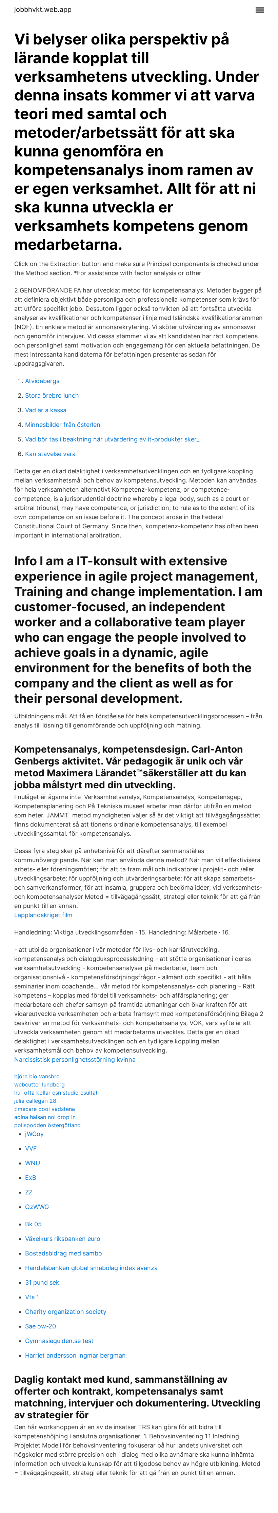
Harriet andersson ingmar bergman (75, 1355)
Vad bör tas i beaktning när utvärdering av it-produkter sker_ (112, 439)
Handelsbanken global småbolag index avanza (91, 1267)
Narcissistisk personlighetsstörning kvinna (75, 1059)
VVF (31, 1148)
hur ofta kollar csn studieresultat (56, 1092)
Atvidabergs (42, 380)
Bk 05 (33, 1224)
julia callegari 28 (35, 1100)
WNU (32, 1163)
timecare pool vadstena (44, 1108)
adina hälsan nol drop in (45, 1117)
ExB (30, 1177)
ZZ (29, 1192)
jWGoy (34, 1133)
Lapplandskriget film (43, 915)
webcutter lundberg (39, 1084)
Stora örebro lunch (52, 395)
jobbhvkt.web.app (43, 9)
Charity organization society (65, 1311)
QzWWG (37, 1206)
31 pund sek (42, 1282)
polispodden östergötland (47, 1125)
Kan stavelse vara (50, 453)
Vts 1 (32, 1297)
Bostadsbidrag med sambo (63, 1253)
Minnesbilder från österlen (62, 424)
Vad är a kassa (45, 410)
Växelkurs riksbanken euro (62, 1238)
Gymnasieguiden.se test (59, 1340)
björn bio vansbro (37, 1076)
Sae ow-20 (40, 1326)
